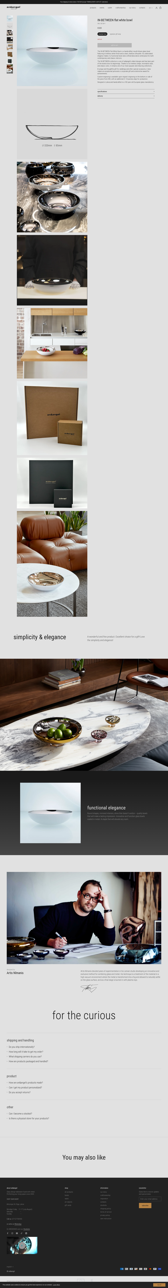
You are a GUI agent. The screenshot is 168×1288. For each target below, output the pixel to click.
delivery (100, 96)
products (93, 8)
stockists (103, 1205)
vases (67, 1199)
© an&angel (11, 1271)
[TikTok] (21, 1233)
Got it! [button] (159, 1285)
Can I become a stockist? (20, 1113)
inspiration (104, 1199)
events (102, 8)
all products (69, 1192)
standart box (102, 34)
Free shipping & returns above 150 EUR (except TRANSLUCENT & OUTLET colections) (84, 2)
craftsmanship (121, 8)
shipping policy (105, 1209)
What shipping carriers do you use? (25, 1056)
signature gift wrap (115, 34)
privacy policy (105, 1215)
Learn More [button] (56, 1285)
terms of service (106, 1212)
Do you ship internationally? (22, 1046)
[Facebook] (7, 1233)
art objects (68, 1202)
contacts (142, 8)
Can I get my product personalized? (25, 1087)
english (9, 1267)
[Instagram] (12, 1233)
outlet (110, 8)
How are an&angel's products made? (26, 1082)
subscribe (145, 1205)
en (150, 8)
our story (132, 8)
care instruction (105, 1219)
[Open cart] (160, 8)
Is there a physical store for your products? (29, 1118)
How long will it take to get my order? (26, 1051)
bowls (67, 1195)
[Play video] (22, 1245)
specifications (102, 91)
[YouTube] (17, 1233)
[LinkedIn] (26, 1233)
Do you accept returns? (19, 1092)
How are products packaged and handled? (28, 1061)
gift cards (68, 1205)
